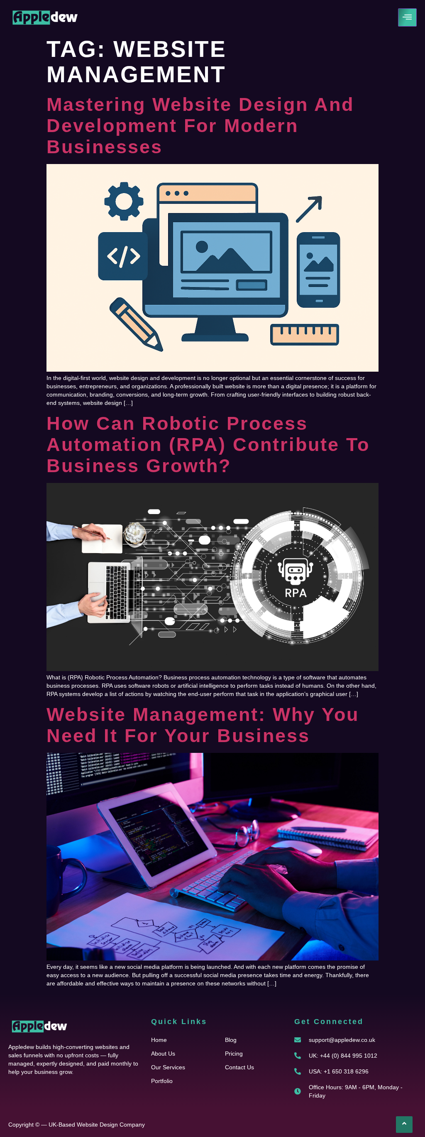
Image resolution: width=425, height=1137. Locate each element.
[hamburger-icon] (407, 17)
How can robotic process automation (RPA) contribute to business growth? (208, 444)
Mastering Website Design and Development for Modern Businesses (200, 125)
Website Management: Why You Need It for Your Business (202, 725)
